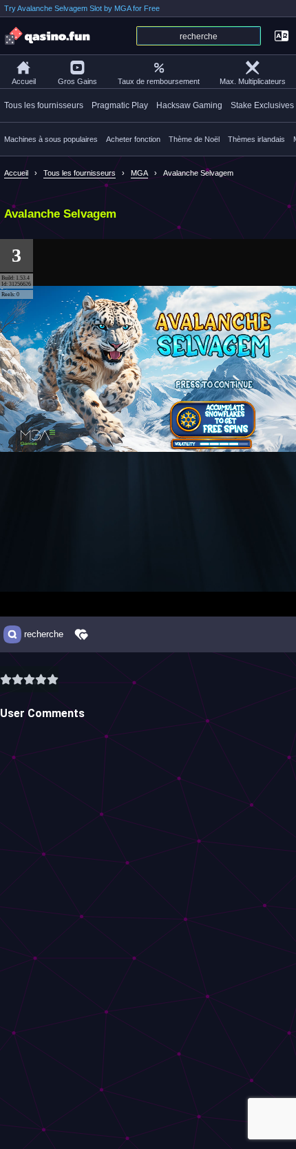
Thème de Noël (194, 139)
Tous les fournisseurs (43, 105)
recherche (43, 634)
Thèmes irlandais (256, 139)
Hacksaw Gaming (189, 105)
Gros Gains (77, 81)
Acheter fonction (133, 139)
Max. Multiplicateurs (253, 81)
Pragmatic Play (120, 105)
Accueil (24, 81)
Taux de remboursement (159, 81)
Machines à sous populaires (51, 139)
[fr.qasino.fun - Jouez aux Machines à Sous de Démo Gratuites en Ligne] (48, 35)
